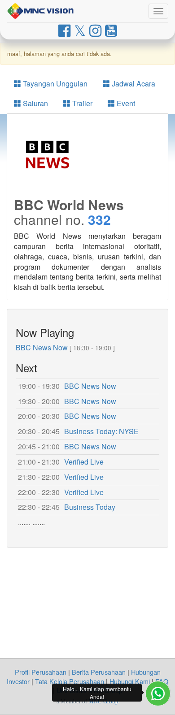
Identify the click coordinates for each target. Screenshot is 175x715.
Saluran (34, 103)
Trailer (81, 103)
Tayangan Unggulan (54, 83)
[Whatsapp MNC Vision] (158, 693)
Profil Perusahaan (40, 671)
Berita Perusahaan (99, 671)
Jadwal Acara (132, 83)
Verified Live (84, 462)
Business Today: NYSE (101, 431)
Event (125, 103)
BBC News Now (42, 347)
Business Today (89, 507)
